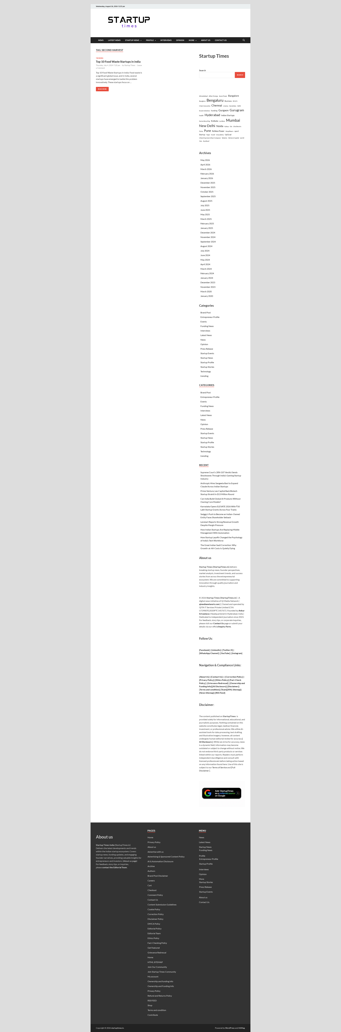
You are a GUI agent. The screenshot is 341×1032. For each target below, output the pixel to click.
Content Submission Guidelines (162, 904)
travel (213, 135)
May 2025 (205, 214)
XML (230, 689)
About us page (130, 861)
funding (214, 111)
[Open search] (244, 40)
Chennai (216, 105)
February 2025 (207, 223)
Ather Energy (213, 96)
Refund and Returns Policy (160, 995)
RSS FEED (152, 1000)
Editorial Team (154, 933)
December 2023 (207, 282)
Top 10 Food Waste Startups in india (118, 61)
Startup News (132, 40)
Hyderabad (212, 115)
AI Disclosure (219, 686)
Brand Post (205, 312)
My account (153, 976)
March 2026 (206, 169)
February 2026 (207, 173)
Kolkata (214, 121)
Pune (207, 130)
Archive (151, 866)
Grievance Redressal (157, 952)
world (242, 138)
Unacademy (220, 135)
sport (236, 131)
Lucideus (222, 121)
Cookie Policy (154, 909)
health (201, 115)
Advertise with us (156, 851)
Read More (101, 88)
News (100, 40)
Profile (150, 40)
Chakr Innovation (204, 106)
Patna (201, 131)
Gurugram (237, 110)
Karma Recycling (204, 121)
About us (205, 40)
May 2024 (205, 259)
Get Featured (154, 947)
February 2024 (207, 273)
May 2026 (205, 160)
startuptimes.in (117, 1028)
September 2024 (208, 241)
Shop (150, 1005)
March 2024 (206, 268)
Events (203, 321)
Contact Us (221, 40)
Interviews (166, 40)
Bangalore (233, 95)
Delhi (239, 106)
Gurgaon (223, 110)
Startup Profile (207, 362)
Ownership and (237, 683)
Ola (231, 126)
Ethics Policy (222, 680)
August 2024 (206, 246)
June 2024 (205, 255)
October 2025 (206, 191)
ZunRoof (206, 141)
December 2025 (207, 182)
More (191, 40)
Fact (232, 680)
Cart (150, 885)
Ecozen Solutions (204, 111)
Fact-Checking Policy (157, 943)
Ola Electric (237, 126)
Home (150, 837)
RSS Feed (220, 692)
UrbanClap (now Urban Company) (210, 138)
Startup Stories (207, 367)
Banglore (202, 101)
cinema (225, 106)
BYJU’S (235, 101)
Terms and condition (157, 1010)
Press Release (206, 348)
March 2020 (206, 291)
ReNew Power (218, 131)
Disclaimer (233, 686)
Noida (219, 126)
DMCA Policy (154, 923)
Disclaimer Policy (155, 919)
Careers (151, 880)
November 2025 (207, 187)
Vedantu (224, 138)
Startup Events (207, 353)
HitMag (241, 1028)
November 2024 (207, 237)
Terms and (205, 689)
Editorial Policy (154, 928)
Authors (151, 871)
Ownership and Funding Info (161, 986)
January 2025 (206, 228)
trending (99, 58)
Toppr (208, 135)
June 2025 (205, 210)
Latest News (114, 40)
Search (202, 70)
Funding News (207, 326)
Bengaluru (215, 100)
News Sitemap (206, 692)
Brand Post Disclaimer (158, 875)
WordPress (230, 1028)
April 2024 (205, 264)
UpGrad (228, 135)
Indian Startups (228, 115)
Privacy (203, 680)
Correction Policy (234, 676)
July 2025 (204, 205)
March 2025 (206, 219)
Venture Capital (233, 138)
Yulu (200, 141)
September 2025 (208, 196)
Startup (202, 135)
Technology (205, 371)
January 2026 (206, 178)
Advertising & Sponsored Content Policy (166, 856)
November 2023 (207, 287)
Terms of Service (219, 767)
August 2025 (206, 201)
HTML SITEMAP (155, 962)
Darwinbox (232, 106)
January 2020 (206, 296)
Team (223, 689)
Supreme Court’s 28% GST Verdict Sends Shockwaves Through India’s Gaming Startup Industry (220, 475)
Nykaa (226, 126)
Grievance (213, 683)
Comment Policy (155, 895)
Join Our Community (157, 967)
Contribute (153, 1015)
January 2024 (206, 278)
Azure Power (223, 96)
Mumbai (233, 120)
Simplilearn (229, 131)
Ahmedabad (203, 96)
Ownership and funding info (160, 981)
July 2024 (204, 250)
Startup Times (129, 65)
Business (228, 101)
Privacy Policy (154, 842)
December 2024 (207, 232)
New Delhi (207, 126)
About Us (204, 676)
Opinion (180, 40)
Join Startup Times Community (162, 971)
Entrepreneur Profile (209, 317)
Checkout (152, 890)
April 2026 (205, 164)
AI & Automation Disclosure (160, 861)
